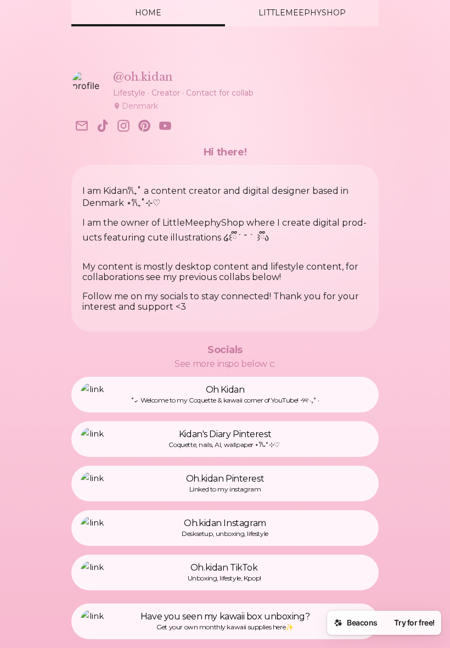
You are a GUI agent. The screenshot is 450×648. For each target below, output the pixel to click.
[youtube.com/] (165, 126)
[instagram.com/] (123, 126)
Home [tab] (148, 13)
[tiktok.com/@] (102, 126)
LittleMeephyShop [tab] (302, 13)
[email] (81, 126)
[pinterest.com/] (144, 126)
